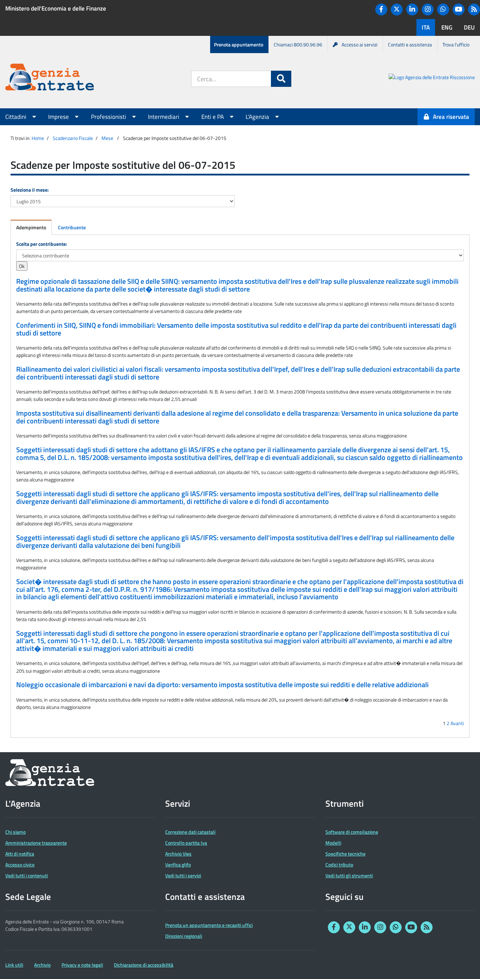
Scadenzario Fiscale (73, 138)
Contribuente (72, 227)
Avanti (457, 723)
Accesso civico (19, 864)
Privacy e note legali (82, 964)
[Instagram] (428, 9)
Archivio (42, 964)
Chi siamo (15, 832)
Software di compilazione (351, 832)
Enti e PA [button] (213, 116)
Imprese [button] (59, 116)
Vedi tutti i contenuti (26, 875)
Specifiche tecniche (345, 853)
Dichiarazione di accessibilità (143, 964)
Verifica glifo (178, 864)
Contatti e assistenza (410, 44)
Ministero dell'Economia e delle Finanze (55, 8)
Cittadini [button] (16, 116)
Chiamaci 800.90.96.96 (298, 44)
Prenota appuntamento (238, 44)
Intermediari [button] (164, 116)
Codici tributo (339, 864)
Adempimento (31, 227)
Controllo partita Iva (186, 842)
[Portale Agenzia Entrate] (49, 78)
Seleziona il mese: (30, 189)
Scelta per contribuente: (41, 244)
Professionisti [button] (109, 116)
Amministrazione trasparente (36, 842)
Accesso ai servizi (359, 44)
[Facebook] (381, 9)
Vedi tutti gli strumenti (349, 875)
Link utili (14, 964)
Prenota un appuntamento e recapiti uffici (209, 925)
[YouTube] (459, 9)
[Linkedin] (412, 9)
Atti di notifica (19, 853)
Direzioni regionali (183, 936)
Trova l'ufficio (455, 44)
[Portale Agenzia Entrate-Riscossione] (432, 78)
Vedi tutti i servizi (183, 875)
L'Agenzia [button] (258, 116)
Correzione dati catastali (190, 832)
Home (38, 138)
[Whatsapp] (443, 9)
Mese (107, 138)
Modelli (333, 842)
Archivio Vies (178, 853)
